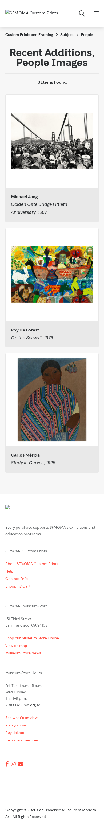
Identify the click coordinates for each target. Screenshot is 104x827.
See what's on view (21, 718)
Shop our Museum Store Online (32, 638)
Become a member (22, 740)
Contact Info (16, 579)
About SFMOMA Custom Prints (31, 564)
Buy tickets (14, 733)
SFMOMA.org (24, 705)
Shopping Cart (17, 586)
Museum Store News (23, 653)
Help (9, 571)
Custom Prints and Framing (29, 35)
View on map (16, 646)
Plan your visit (17, 725)
